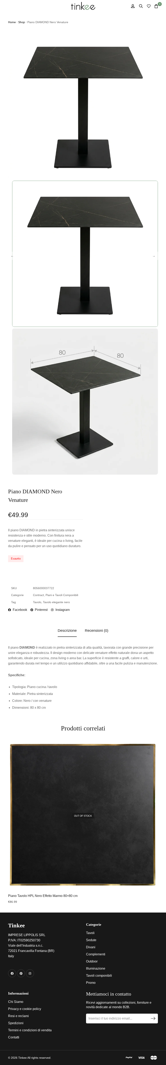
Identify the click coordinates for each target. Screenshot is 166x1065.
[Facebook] (12, 973)
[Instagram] (30, 973)
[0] (156, 6)
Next (154, 256)
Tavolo (37, 602)
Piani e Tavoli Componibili (62, 595)
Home (12, 22)
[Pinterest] (21, 973)
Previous (12, 256)
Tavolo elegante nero (56, 602)
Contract (38, 595)
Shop (21, 22)
